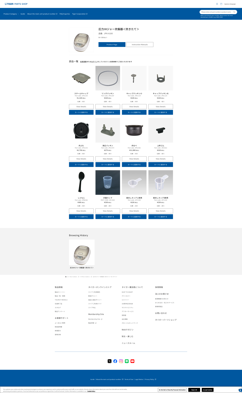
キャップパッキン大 (161, 93)
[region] (121, 389)
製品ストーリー (60, 292)
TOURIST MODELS (61, 300)
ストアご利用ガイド (95, 304)
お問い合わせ (161, 313)
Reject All (194, 390)
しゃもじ (81, 197)
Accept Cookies (207, 390)
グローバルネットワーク (130, 323)
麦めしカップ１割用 (134, 197)
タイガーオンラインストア (100, 287)
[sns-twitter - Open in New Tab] (109, 362)
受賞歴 (124, 315)
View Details (81, 106)
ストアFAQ (91, 307)
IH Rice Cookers (85, 276)
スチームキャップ (81, 93)
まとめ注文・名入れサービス (164, 303)
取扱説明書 (58, 327)
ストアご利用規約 (94, 292)
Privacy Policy (149, 379)
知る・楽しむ (127, 336)
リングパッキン (108, 93)
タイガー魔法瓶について (132, 287)
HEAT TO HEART (127, 292)
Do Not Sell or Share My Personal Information (172, 390)
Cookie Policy (91, 391)
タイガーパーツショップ (166, 319)
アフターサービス (128, 311)
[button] (221, 4)
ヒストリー (125, 300)
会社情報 (125, 319)
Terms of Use (129, 379)
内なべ (134, 145)
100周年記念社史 (127, 304)
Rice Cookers (73, 276)
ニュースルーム (128, 343)
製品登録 (91, 323)
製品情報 (59, 287)
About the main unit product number (108, 379)
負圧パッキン (108, 145)
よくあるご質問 (60, 323)
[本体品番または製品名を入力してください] (234, 12)
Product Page (112, 44)
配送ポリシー (92, 296)
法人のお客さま (162, 293)
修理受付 (58, 331)
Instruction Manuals (140, 44)
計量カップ (107, 197)
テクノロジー (126, 296)
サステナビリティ (127, 307)
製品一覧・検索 (60, 296)
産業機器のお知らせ (161, 299)
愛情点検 (58, 334)
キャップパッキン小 (134, 93)
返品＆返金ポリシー (95, 300)
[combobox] (218, 12)
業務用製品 (158, 306)
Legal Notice (139, 379)
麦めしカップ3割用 (160, 197)
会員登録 (83, 62)
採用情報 (159, 287)
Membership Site (96, 314)
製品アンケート (60, 311)
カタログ (58, 307)
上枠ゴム (160, 145)
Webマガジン (128, 329)
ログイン (94, 62)
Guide (92, 379)
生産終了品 (58, 304)
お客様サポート (61, 318)
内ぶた (81, 145)
